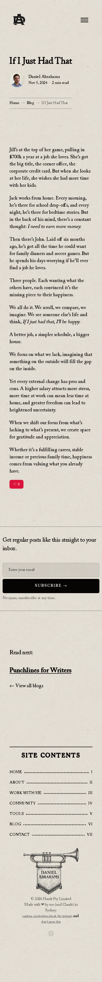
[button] (84, 20)
